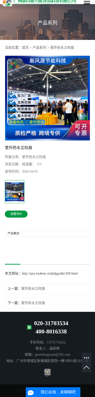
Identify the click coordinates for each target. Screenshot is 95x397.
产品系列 (39, 47)
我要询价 (16, 214)
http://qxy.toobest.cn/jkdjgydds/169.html (50, 273)
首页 (25, 47)
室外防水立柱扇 (62, 47)
